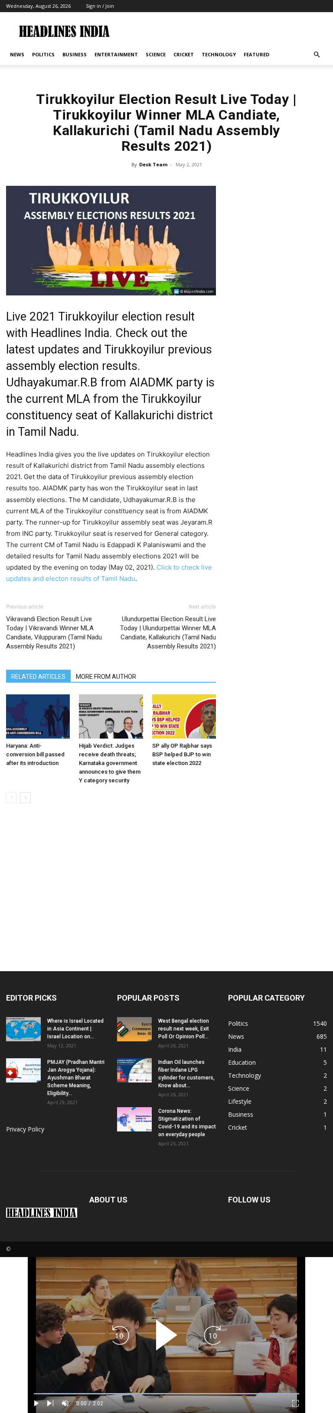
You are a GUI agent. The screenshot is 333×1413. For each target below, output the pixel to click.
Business (74, 54)
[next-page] (25, 797)
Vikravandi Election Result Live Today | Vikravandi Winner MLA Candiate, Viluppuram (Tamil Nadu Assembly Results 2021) (54, 632)
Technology (219, 54)
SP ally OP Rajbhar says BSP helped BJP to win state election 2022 (182, 754)
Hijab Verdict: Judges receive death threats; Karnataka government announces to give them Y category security (109, 763)
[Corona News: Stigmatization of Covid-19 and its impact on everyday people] (134, 1119)
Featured (256, 54)
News (17, 54)
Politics (43, 54)
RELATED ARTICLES (38, 676)
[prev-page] (11, 797)
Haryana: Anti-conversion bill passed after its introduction (35, 754)
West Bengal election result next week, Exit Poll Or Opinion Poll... (183, 1029)
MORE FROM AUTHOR (106, 676)
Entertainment (116, 54)
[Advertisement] (166, 906)
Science (156, 54)
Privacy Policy (25, 1129)
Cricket (183, 54)
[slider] (166, 1393)
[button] (316, 55)
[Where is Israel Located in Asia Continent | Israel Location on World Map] (23, 1029)
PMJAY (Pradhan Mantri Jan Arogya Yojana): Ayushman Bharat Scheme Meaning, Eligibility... (75, 1077)
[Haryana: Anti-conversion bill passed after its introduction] (38, 716)
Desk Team (153, 164)
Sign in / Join (100, 6)
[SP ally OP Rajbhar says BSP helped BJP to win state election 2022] (184, 716)
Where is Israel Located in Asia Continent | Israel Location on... (75, 1029)
